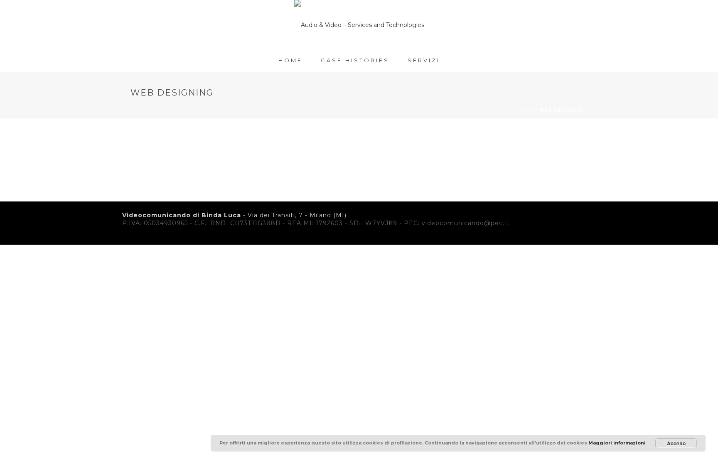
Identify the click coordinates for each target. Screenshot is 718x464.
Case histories (355, 60)
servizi (424, 60)
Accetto (676, 443)
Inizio (525, 110)
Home (290, 60)
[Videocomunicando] (359, 25)
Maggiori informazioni (617, 443)
